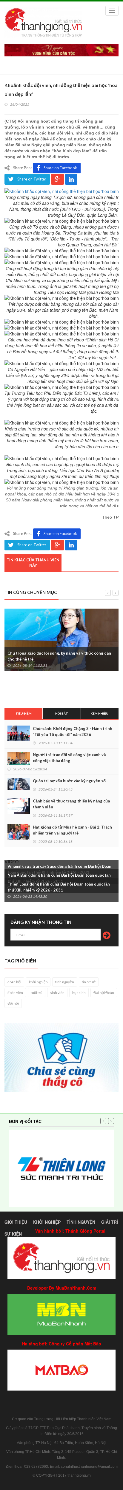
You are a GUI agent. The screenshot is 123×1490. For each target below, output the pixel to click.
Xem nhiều (99, 713)
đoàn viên (15, 992)
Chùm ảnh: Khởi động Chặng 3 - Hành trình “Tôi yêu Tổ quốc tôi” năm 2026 (72, 731)
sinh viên (57, 992)
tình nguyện (64, 982)
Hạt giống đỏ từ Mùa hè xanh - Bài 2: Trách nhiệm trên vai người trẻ (72, 830)
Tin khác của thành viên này (33, 563)
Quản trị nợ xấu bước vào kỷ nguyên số (69, 780)
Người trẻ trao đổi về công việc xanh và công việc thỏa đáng (69, 757)
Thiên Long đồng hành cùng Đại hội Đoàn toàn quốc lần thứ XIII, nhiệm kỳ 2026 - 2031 (58, 887)
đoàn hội (14, 982)
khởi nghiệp (38, 982)
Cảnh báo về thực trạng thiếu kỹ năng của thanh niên (71, 804)
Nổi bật (61, 713)
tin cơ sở (89, 982)
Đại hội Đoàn (103, 992)
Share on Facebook (60, 167)
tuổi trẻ (36, 992)
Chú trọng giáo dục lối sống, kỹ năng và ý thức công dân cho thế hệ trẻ (59, 656)
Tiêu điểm (24, 713)
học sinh (79, 992)
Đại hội (13, 1003)
